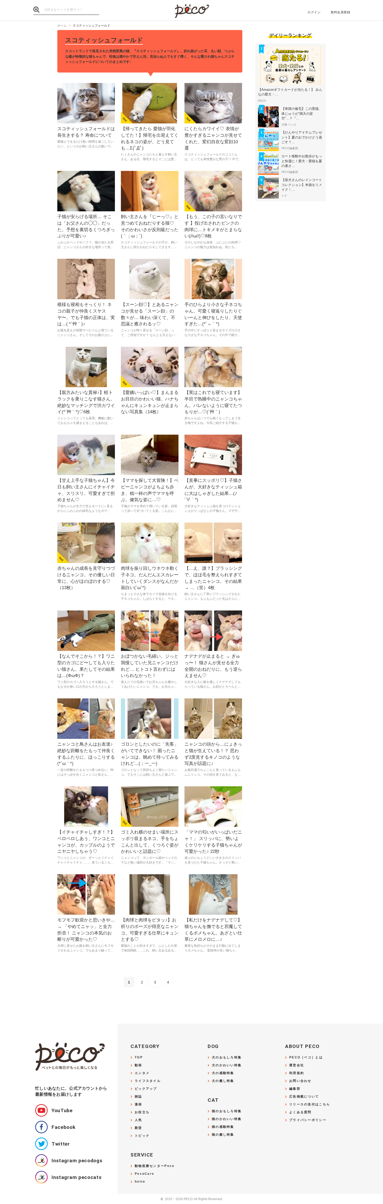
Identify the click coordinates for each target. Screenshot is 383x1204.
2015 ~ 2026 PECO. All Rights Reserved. (191, 1199)
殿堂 (138, 1128)
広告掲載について (304, 1096)
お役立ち (142, 1112)
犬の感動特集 (223, 1073)
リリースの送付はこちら (309, 1104)
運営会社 (296, 1065)
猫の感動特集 (223, 1127)
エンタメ (142, 1073)
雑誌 (138, 1096)
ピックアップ (146, 1089)
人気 (138, 1120)
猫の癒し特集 (223, 1134)
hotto (140, 1181)
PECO (191, 10)
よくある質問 (300, 1112)
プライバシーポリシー (307, 1120)
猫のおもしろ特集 (227, 1111)
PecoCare (144, 1174)
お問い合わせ (300, 1081)
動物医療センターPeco (154, 1166)
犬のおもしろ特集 (227, 1057)
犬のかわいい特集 (227, 1065)
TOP (139, 1057)
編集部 (294, 1089)
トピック (142, 1135)
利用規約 (296, 1073)
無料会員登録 (340, 12)
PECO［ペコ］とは (306, 1057)
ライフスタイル (148, 1081)
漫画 (138, 1104)
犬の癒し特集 (223, 1081)
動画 (138, 1065)
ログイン (313, 12)
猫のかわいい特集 (227, 1119)
